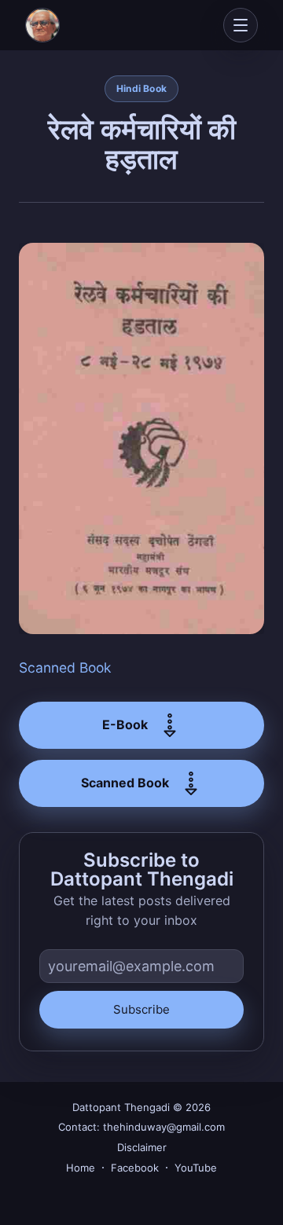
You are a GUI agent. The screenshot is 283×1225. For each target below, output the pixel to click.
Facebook (135, 1167)
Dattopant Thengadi (121, 1107)
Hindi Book (141, 88)
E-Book (125, 724)
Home (80, 1167)
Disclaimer (142, 1147)
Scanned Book (65, 667)
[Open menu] (240, 25)
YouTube (196, 1167)
